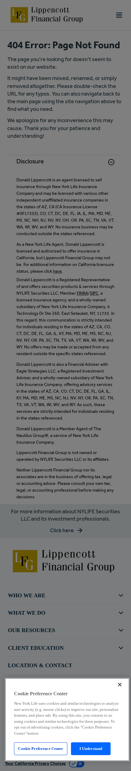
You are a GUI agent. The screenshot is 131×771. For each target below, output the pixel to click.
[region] (67, 719)
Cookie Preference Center (40, 748)
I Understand (91, 748)
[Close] (119, 684)
